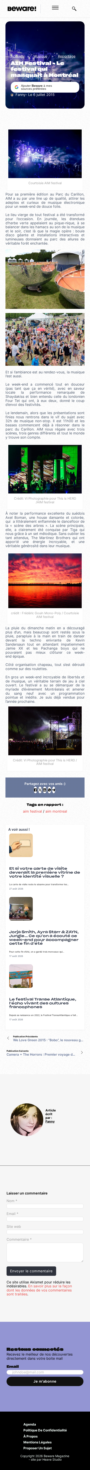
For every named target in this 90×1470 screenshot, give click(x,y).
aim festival (32, 811)
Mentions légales (37, 1442)
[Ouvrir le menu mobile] (55, 7)
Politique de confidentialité (45, 1430)
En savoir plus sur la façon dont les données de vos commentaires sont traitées (39, 1290)
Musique (40, 56)
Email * (12, 1214)
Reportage (66, 56)
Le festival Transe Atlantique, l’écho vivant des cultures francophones (42, 1003)
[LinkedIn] (44, 790)
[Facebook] (35, 790)
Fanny (50, 1121)
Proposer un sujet (37, 1448)
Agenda (29, 1424)
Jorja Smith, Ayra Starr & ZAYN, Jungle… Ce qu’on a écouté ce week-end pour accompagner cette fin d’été (44, 937)
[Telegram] (53, 790)
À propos (30, 1436)
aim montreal (56, 811)
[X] (40, 790)
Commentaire (19, 1239)
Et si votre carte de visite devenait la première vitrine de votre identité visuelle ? (44, 872)
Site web (14, 1227)
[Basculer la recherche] (74, 8)
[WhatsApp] (49, 790)
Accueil (17, 56)
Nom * (12, 1201)
